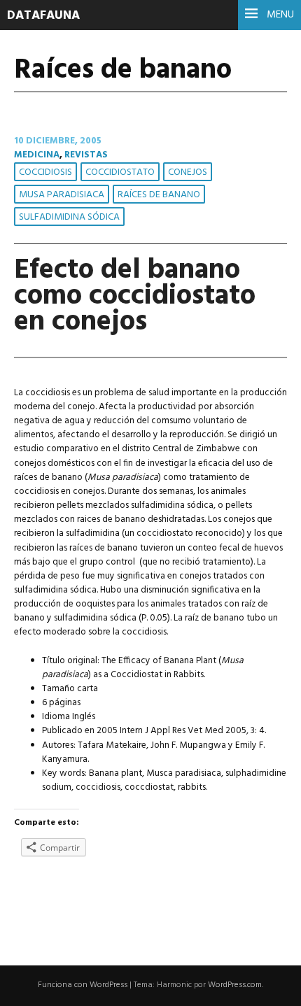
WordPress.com (235, 985)
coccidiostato (120, 172)
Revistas (86, 155)
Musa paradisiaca (61, 195)
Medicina (36, 155)
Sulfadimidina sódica (69, 217)
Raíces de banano (159, 195)
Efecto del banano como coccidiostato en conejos (134, 296)
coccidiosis (45, 172)
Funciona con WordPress (82, 985)
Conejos (187, 172)
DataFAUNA (43, 16)
